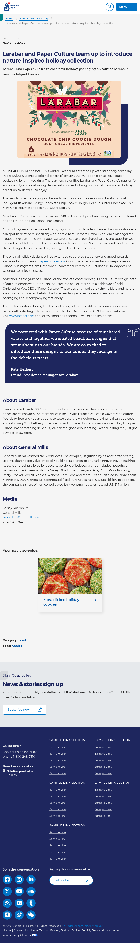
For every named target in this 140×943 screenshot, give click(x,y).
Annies (17, 646)
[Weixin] (31, 915)
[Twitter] (7, 891)
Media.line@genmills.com (21, 517)
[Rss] (7, 903)
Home (7, 930)
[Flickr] (19, 903)
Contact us (11, 752)
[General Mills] (11, 7)
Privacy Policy (59, 930)
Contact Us (21, 930)
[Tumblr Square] (7, 915)
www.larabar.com (21, 316)
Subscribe (61, 880)
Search (110, 7)
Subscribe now (19, 709)
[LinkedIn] (31, 879)
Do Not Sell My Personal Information (96, 930)
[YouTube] (19, 891)
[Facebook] (7, 879)
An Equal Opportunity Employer (82, 926)
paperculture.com (52, 261)
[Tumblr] (31, 903)
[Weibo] (19, 915)
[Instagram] (19, 879)
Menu (123, 7)
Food (22, 640)
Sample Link (57, 747)
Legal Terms (39, 930)
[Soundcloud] (31, 891)
